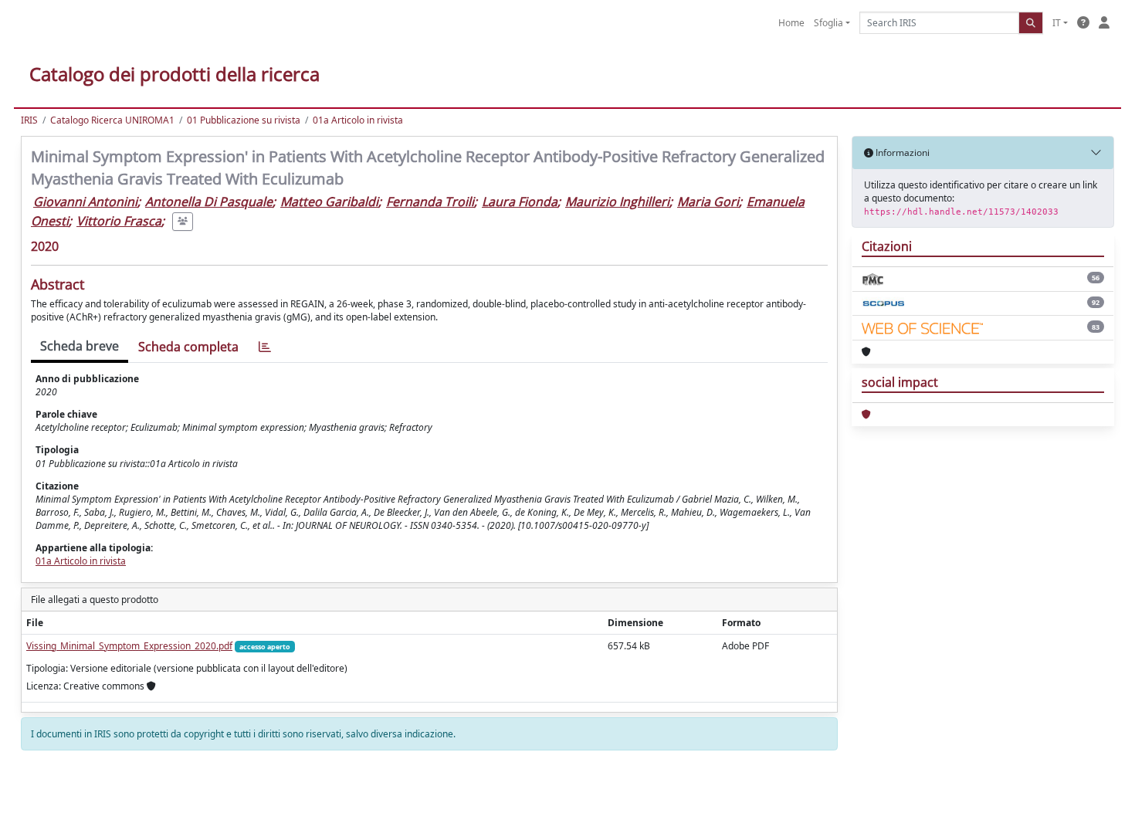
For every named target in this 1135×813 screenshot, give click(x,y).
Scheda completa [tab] (188, 346)
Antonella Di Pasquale (209, 201)
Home (791, 22)
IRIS (29, 120)
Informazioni (901, 152)
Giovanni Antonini (85, 201)
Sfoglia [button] (828, 22)
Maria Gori (708, 201)
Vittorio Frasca (118, 220)
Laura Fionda (519, 201)
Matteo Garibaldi (329, 201)
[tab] (265, 347)
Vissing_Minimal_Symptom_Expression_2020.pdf (129, 645)
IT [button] (1056, 22)
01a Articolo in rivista (358, 120)
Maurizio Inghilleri (617, 201)
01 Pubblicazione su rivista (243, 120)
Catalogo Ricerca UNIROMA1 (112, 120)
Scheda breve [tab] (79, 345)
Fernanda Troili (430, 201)
